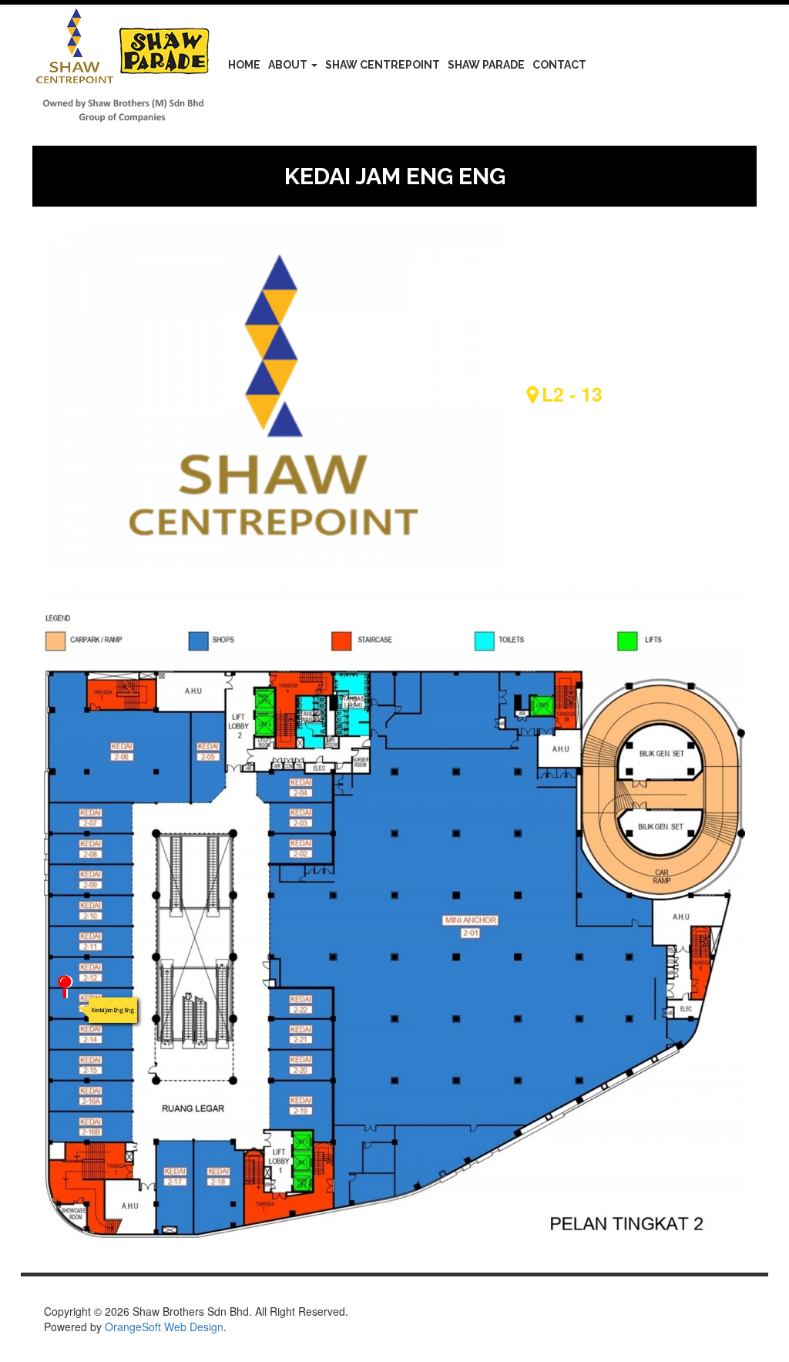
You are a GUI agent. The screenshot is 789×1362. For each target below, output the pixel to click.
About (289, 65)
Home (244, 65)
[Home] (128, 67)
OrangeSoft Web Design (164, 1326)
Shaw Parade (486, 65)
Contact (559, 65)
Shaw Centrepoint (382, 65)
